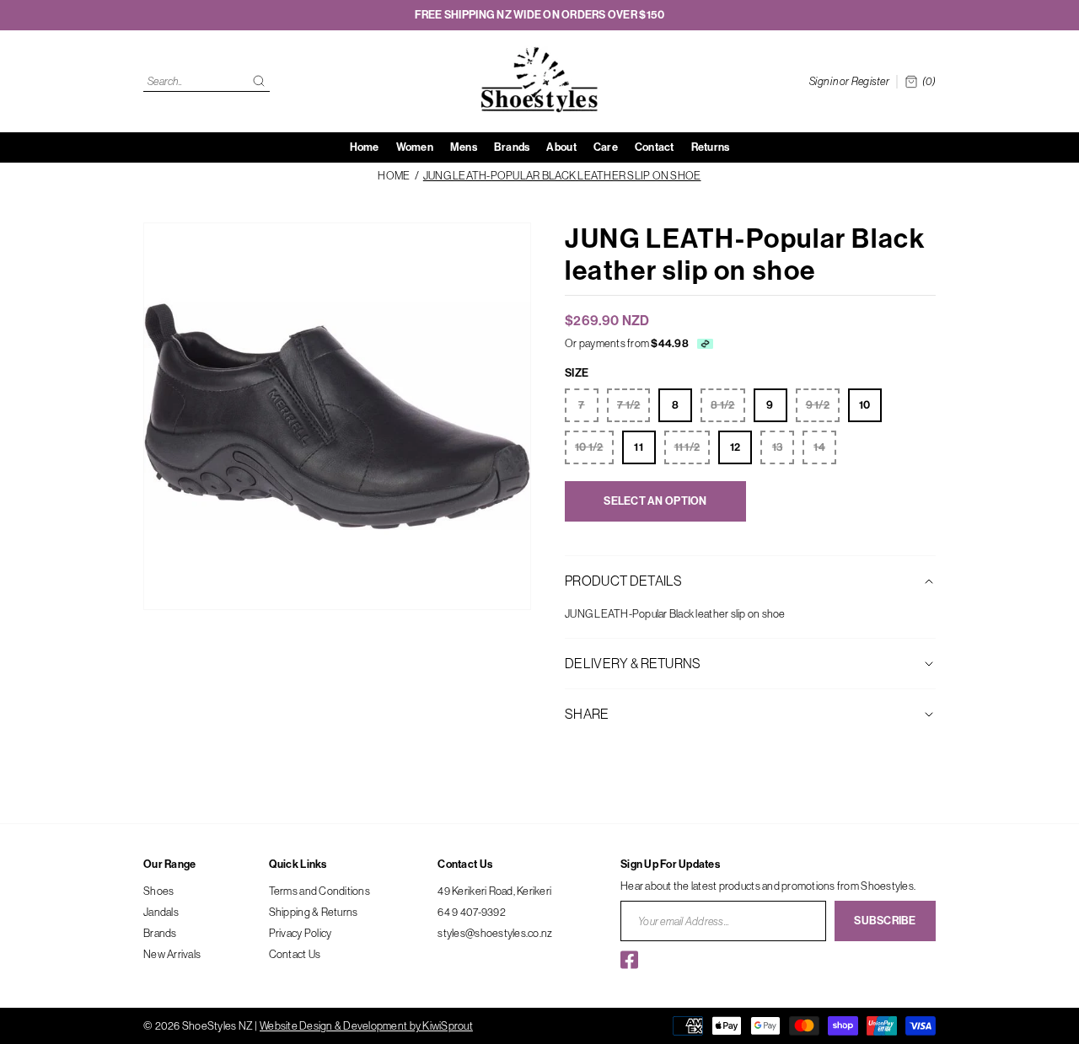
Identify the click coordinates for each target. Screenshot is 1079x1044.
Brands (160, 933)
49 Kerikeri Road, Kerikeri (494, 890)
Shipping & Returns (313, 911)
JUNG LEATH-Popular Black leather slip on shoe (562, 175)
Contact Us (295, 954)
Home (394, 175)
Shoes (158, 890)
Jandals (161, 911)
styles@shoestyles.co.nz (495, 933)
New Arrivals (172, 954)
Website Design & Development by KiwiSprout (366, 1025)
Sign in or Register (849, 81)
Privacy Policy (300, 933)
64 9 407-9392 (471, 911)
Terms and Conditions (319, 890)
